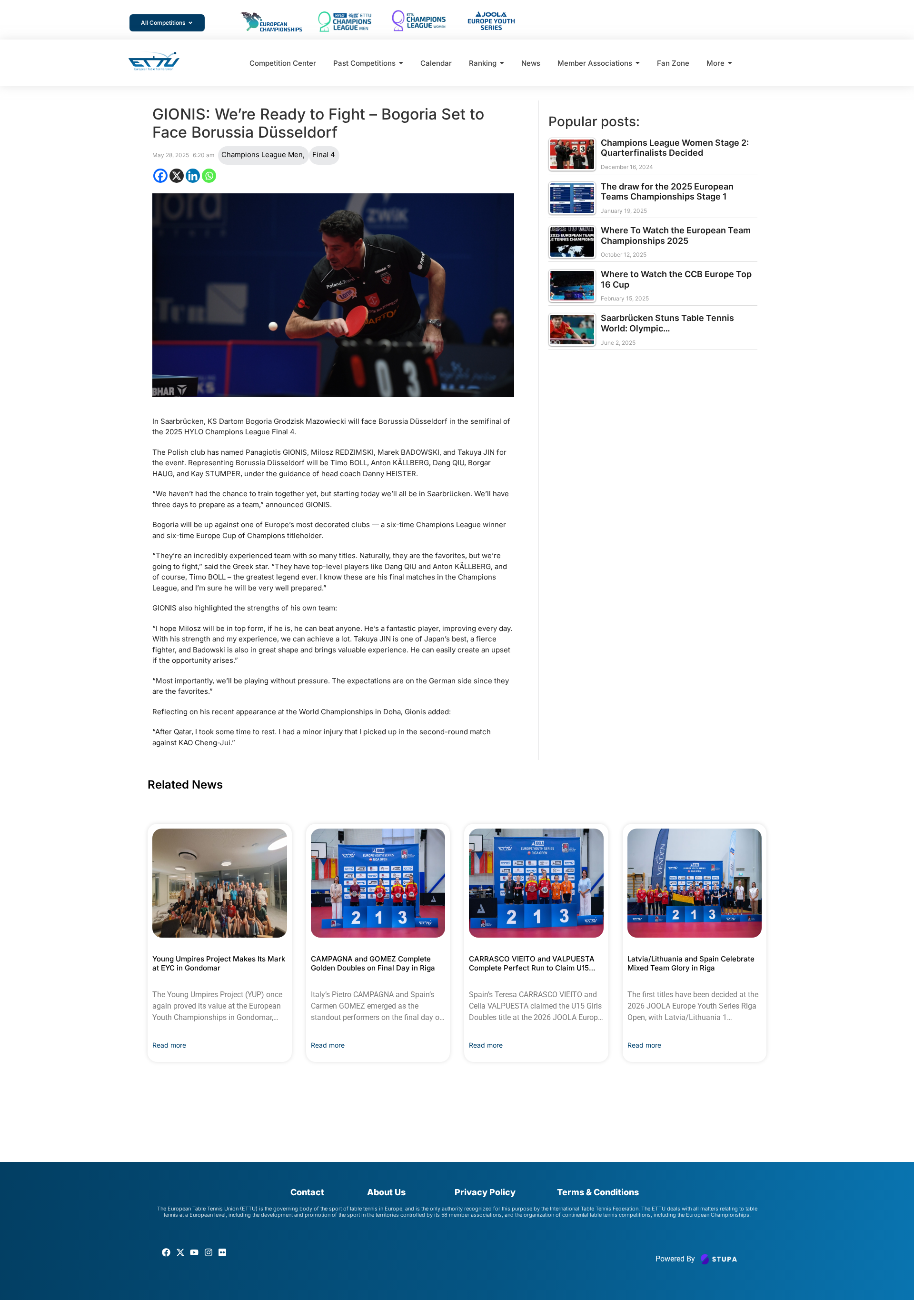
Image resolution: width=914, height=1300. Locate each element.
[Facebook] (160, 176)
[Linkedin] (193, 176)
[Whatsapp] (209, 176)
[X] (176, 176)
